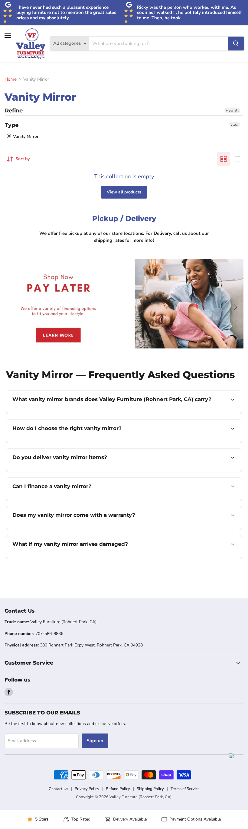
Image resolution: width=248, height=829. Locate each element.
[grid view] (223, 159)
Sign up (94, 740)
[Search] (236, 43)
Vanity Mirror (25, 136)
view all (232, 110)
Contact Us (58, 789)
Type (11, 125)
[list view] (236, 159)
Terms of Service (185, 789)
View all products (124, 192)
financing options (58, 500)
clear (235, 124)
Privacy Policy (87, 789)
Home (11, 79)
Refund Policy (118, 789)
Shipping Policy (150, 789)
